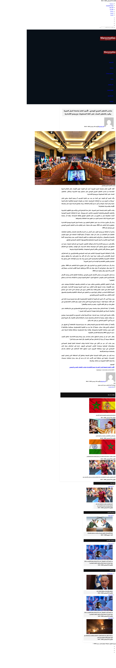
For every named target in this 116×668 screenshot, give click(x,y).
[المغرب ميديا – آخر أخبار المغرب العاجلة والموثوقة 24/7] (108, 40)
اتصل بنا (111, 9)
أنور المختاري (101, 127)
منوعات (111, 101)
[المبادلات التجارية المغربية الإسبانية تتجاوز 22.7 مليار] (102, 413)
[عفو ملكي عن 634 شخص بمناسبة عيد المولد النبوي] (102, 433)
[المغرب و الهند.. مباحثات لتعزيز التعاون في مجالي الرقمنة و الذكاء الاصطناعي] (102, 454)
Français (111, 11)
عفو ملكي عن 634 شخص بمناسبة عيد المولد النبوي (105, 436)
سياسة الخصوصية (109, 6)
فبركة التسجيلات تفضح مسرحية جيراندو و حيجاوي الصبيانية (100, 533)
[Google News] (111, 387)
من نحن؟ (111, 4)
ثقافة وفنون (110, 90)
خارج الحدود (110, 96)
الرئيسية (111, 62)
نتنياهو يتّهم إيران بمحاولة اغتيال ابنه (105, 591)
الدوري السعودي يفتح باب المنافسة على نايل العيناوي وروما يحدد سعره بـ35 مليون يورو (99, 477)
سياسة (111, 68)
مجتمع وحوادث (109, 73)
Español (111, 13)
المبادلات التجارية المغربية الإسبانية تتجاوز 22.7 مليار (105, 415)
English (111, 15)
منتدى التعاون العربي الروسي (77, 367)
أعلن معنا (111, 7)
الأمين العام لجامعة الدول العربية (105, 367)
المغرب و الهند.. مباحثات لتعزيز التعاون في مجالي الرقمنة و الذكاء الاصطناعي (101, 456)
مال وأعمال (110, 85)
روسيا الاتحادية (91, 367)
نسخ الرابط (99, 369)
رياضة (112, 79)
